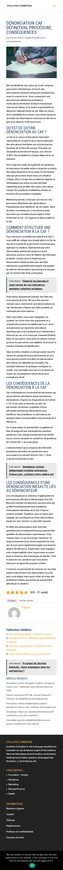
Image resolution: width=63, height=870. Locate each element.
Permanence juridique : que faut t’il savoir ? (31, 634)
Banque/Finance (16, 789)
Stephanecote (13, 826)
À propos (12, 600)
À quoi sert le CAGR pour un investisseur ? (30, 654)
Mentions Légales (15, 808)
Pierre (13, 38)
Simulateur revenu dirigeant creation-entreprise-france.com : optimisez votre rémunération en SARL (30, 687)
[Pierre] (14, 617)
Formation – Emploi (18, 775)
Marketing (13, 784)
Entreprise (37, 38)
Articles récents (26, 600)
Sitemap (10, 820)
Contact (10, 814)
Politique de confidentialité (20, 831)
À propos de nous (15, 837)
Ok (32, 865)
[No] (59, 860)
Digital (11, 793)
